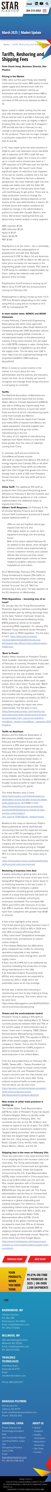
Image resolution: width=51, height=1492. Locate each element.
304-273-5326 (13, 1328)
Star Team (39, 1448)
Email (29, 4)
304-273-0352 (33, 10)
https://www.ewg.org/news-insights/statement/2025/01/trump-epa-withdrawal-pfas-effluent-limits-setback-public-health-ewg (24, 641)
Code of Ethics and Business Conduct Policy (26, 1482)
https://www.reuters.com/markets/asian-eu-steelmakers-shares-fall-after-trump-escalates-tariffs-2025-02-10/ (24, 799)
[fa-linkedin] (36, 4)
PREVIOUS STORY (14, 1259)
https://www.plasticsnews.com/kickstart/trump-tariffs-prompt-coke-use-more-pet (25, 862)
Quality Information (39, 1436)
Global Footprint (38, 1429)
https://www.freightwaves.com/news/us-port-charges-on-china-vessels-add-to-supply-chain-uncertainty (25, 1245)
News (6, 44)
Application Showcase (39, 1443)
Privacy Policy (25, 1479)
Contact (38, 1452)
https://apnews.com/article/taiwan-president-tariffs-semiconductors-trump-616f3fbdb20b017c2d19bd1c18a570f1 (24, 1092)
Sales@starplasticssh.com (14, 1457)
